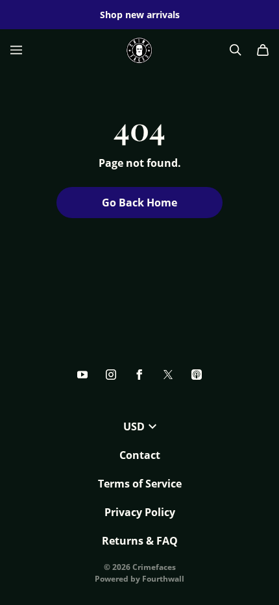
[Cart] (263, 50)
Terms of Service (140, 483)
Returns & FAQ (140, 541)
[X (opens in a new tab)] (168, 375)
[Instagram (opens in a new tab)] (111, 375)
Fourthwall (163, 578)
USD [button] (134, 426)
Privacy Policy (139, 512)
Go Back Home (139, 202)
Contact (139, 455)
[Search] (235, 50)
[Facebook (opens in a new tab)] (139, 375)
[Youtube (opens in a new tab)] (82, 375)
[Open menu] (16, 50)
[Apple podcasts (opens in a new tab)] (196, 375)
